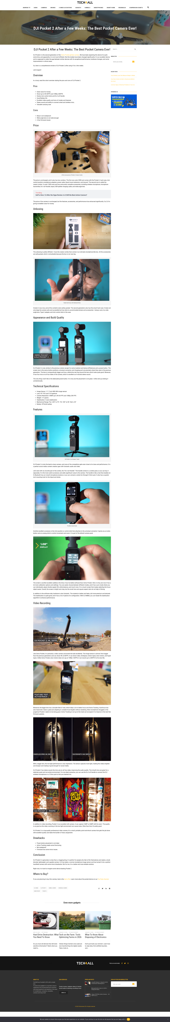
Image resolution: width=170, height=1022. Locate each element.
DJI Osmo (36, 887)
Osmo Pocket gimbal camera (70, 55)
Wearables (122, 7)
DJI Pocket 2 (43, 887)
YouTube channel (103, 879)
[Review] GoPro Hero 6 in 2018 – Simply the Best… (99, 989)
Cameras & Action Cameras (83, 25)
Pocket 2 (45, 891)
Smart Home (111, 7)
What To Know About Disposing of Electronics (95, 935)
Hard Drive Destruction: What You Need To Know (46, 935)
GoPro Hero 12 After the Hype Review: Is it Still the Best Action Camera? (61, 195)
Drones (52, 7)
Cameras (44, 7)
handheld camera (62, 887)
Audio (35, 7)
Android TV (26, 7)
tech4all (45, 932)
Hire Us (63, 992)
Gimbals (87, 7)
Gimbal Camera (52, 887)
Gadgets (78, 7)
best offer (67, 879)
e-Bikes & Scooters (65, 7)
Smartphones (98, 7)
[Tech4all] (85, 2)
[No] (168, 1019)
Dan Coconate (74, 932)
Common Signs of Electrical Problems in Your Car (123, 84)
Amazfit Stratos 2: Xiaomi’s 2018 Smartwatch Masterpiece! (99, 983)
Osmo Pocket (37, 891)
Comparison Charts (136, 7)
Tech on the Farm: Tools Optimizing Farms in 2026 (70, 935)
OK (128, 1019)
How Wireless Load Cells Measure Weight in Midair (123, 75)
